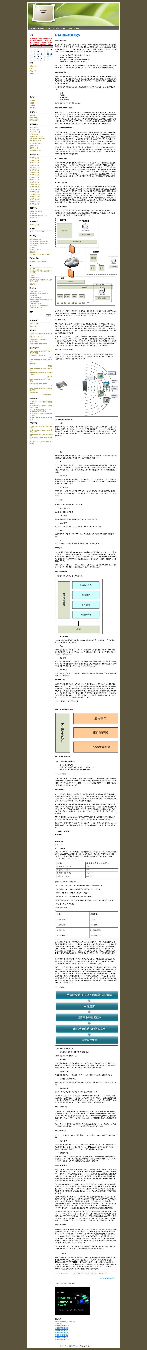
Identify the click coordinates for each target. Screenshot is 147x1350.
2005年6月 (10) (35, 199)
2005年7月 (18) (35, 196)
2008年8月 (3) (34, 158)
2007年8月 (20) (35, 167)
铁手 (75, 1273)
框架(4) (32, 148)
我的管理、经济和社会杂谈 (38, 261)
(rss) (37, 127)
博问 (70, 1321)
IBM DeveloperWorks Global (39, 243)
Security (32, 217)
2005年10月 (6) (35, 189)
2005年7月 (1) (34, 225)
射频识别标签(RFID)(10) (62, 1325)
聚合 (70, 28)
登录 (65, 1283)
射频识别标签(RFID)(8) (61, 1329)
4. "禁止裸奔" (34, 341)
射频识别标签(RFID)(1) (61, 1339)
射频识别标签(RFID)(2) (61, 1337)
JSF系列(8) (33, 129)
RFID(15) (33, 134)
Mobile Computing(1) (36, 215)
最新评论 (32, 107)
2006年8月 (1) (34, 170)
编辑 (91, 1273)
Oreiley (32, 247)
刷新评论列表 (111, 1278)
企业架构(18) (34, 143)
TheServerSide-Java (36, 250)
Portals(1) (33, 132)
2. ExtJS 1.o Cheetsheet (37, 337)
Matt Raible (33, 303)
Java (31, 213)
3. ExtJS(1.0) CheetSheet (38, 339)
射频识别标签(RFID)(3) (61, 1336)
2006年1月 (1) (34, 182)
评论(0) (87, 1273)
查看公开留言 (34, 117)
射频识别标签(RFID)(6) (61, 1332)
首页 (49, 28)
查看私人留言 (34, 120)
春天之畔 (32, 252)
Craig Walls (33, 291)
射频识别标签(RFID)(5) (67, 35)
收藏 (95, 1273)
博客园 (57, 1321)
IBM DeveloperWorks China (39, 241)
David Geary (34, 297)
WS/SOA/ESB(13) (35, 138)
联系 (64, 28)
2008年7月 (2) (34, 160)
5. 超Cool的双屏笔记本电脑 (38, 343)
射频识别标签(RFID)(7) (61, 1330)
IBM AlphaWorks (35, 239)
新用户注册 (103, 1278)
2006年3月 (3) (34, 177)
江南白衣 (32, 277)
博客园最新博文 (64, 1321)
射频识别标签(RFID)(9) (61, 1327)
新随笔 (57, 28)
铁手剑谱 (43, 11)
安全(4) (32, 145)
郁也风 (32, 284)
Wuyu (32, 275)
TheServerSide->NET (37, 232)
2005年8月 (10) (35, 194)
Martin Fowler (34, 301)
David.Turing (34, 269)
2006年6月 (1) (34, 172)
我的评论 (32, 103)
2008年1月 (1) (34, 165)
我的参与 (32, 105)
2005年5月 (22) (35, 201)
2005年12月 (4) (35, 184)
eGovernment (34, 211)
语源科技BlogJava (37, 28)
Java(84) (33, 127)
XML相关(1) (33, 140)
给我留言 (32, 115)
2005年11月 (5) (35, 187)
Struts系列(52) (34, 136)
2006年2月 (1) (34, 179)
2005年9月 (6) (34, 192)
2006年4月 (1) (34, 175)
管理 (77, 28)
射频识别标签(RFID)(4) (61, 1334)
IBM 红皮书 (33, 245)
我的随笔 (32, 100)
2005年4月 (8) (34, 204)
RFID (105, 1273)
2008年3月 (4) (34, 162)
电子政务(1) (33, 150)
